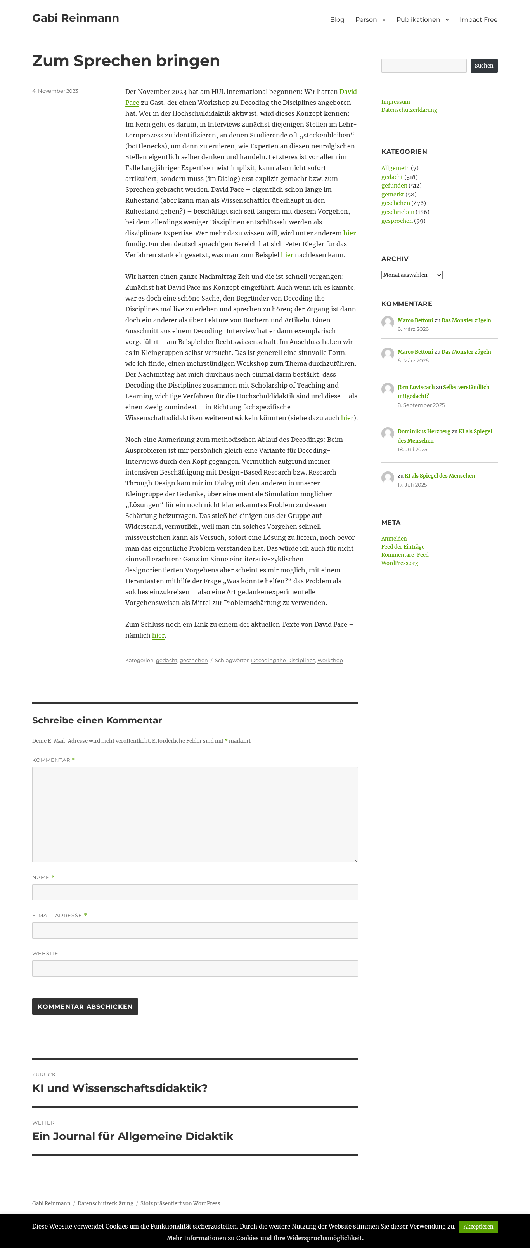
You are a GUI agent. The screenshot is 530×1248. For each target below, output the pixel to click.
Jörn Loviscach (416, 387)
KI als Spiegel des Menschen (440, 476)
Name (43, 877)
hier (349, 233)
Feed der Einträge (402, 547)
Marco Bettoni (415, 320)
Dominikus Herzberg (424, 431)
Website (45, 953)
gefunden (394, 185)
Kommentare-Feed (405, 555)
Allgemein (395, 168)
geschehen (194, 660)
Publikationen (418, 19)
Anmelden (394, 538)
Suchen (484, 66)
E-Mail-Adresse (59, 915)
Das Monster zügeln (466, 320)
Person (366, 19)
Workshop (330, 660)
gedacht (166, 660)
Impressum (395, 102)
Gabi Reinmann (75, 17)
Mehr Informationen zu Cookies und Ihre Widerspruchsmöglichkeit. (265, 1238)
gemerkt (392, 194)
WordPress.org (399, 563)
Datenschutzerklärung (409, 110)
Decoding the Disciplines (283, 660)
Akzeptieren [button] (479, 1227)
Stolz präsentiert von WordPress (180, 1203)
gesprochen (397, 220)
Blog (337, 19)
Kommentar (53, 760)
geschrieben (397, 212)
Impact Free (479, 19)
